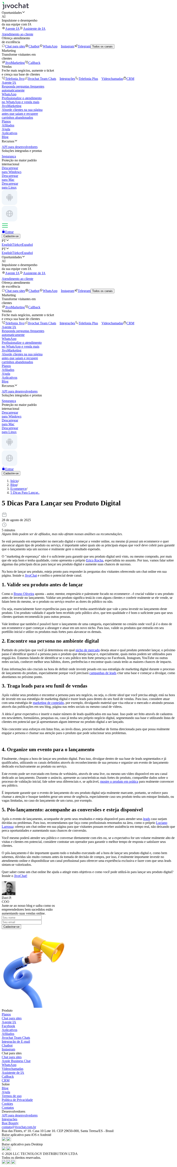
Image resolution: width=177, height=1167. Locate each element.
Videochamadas (112, 78)
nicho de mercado (88, 650)
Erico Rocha (94, 560)
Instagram (67, 46)
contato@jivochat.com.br (19, 1127)
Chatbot (33, 46)
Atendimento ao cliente (17, 34)
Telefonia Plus (88, 78)
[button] (88, 12)
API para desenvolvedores (20, 1115)
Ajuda (6, 129)
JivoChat (31, 575)
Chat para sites (15, 46)
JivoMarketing (15, 63)
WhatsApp (50, 46)
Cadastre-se (11, 236)
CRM (130, 78)
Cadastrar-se (11, 926)
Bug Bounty (10, 1123)
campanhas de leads (102, 673)
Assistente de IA (34, 28)
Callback (34, 63)
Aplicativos (9, 133)
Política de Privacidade (17, 1100)
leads (146, 819)
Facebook (8, 1026)
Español (27, 244)
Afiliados (8, 125)
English (7, 244)
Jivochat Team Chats (42, 78)
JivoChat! (20, 876)
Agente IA (12, 28)
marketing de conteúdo (48, 703)
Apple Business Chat (16, 1061)
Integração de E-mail (16, 1041)
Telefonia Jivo (14, 78)
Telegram (84, 46)
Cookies (7, 1103)
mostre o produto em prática (119, 781)
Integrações (67, 78)
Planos (6, 121)
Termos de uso (12, 1096)
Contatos (8, 1107)
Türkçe (17, 244)
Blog (5, 137)
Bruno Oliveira (24, 594)
